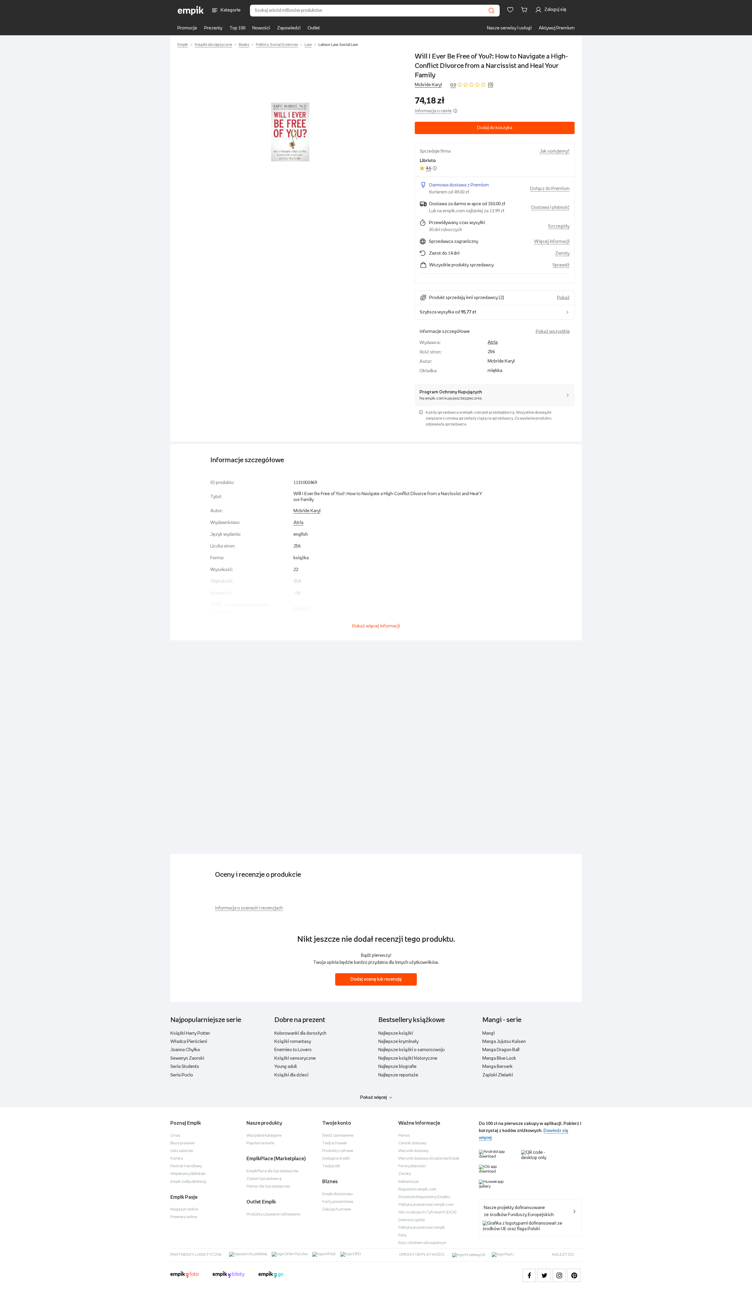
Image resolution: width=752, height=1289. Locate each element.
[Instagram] (559, 1275)
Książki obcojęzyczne (213, 45)
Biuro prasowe (182, 1143)
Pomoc (404, 1136)
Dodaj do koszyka (494, 128)
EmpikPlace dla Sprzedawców (272, 1171)
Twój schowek (334, 1143)
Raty (402, 1235)
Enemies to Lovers (293, 1050)
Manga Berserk (497, 1066)
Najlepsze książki (395, 1033)
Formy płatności (412, 1166)
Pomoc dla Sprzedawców (268, 1186)
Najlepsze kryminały (398, 1041)
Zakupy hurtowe (336, 1209)
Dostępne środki (336, 1159)
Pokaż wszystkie (553, 331)
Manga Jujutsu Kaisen (504, 1041)
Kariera (176, 1159)
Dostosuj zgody (411, 1220)
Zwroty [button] (562, 253)
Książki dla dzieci (291, 1075)
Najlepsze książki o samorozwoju (411, 1050)
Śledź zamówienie (337, 1136)
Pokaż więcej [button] (373, 1097)
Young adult (285, 1066)
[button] (290, 132)
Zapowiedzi (289, 28)
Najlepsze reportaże (398, 1075)
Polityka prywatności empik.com (426, 1205)
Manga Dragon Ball (500, 1050)
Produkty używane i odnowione (273, 1214)
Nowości (261, 28)
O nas (175, 1136)
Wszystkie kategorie (263, 1136)
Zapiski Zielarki (497, 1075)
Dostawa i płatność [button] (550, 207)
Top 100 (237, 28)
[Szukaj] (491, 10)
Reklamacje (408, 1182)
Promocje (187, 28)
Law (308, 45)
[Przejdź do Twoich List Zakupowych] (510, 9)
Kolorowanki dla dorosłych (300, 1033)
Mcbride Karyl (428, 85)
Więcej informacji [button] (552, 241)
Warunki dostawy (413, 1151)
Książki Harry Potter (190, 1033)
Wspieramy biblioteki (188, 1174)
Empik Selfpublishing (188, 1182)
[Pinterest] (574, 1275)
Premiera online (183, 1217)
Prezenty (213, 28)
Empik (182, 45)
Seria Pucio (181, 1075)
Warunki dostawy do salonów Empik (428, 1159)
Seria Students (184, 1066)
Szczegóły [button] (559, 226)
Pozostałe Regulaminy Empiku (424, 1197)
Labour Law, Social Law (338, 45)
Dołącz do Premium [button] (550, 188)
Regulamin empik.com (417, 1189)
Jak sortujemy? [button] (555, 151)
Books (244, 45)
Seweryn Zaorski (187, 1058)
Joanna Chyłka (185, 1050)
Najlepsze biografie (397, 1066)
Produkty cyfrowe (337, 1151)
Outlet (314, 28)
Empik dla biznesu (337, 1194)
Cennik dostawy (412, 1143)
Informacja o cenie (433, 111)
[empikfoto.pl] (184, 1275)
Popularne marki (260, 1143)
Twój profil (331, 1166)
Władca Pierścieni (188, 1041)
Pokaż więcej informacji (376, 626)
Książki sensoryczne (295, 1058)
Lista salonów (181, 1151)
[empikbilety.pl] (229, 1275)
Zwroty (404, 1174)
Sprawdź (561, 265)
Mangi (488, 1033)
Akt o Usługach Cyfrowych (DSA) (427, 1212)
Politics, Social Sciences (277, 45)
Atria (493, 342)
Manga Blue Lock (499, 1058)
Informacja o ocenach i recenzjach (249, 908)
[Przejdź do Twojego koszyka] (525, 9)
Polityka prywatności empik (421, 1228)
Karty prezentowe (337, 1202)
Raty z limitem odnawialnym (422, 1243)
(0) (490, 84)
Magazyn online (184, 1209)
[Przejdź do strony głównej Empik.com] (191, 10)
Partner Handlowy (186, 1166)
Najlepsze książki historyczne (407, 1058)
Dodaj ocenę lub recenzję (376, 979)
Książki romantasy (292, 1041)
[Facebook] (529, 1275)
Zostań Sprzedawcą (263, 1179)
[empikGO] (270, 1275)
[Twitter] (544, 1275)
